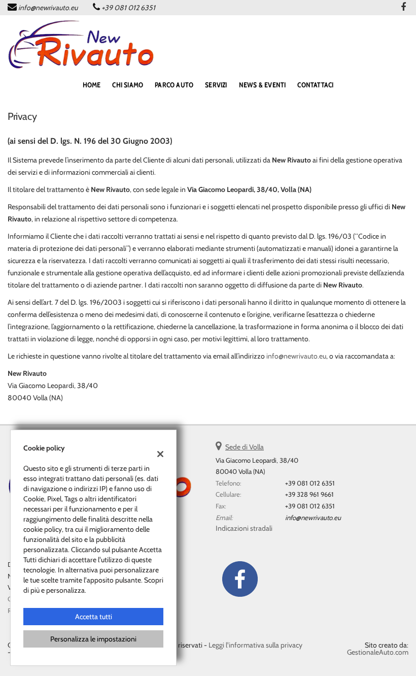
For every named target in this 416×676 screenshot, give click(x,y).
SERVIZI (216, 84)
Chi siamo (127, 84)
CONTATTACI (315, 84)
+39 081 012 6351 (128, 7)
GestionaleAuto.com (377, 652)
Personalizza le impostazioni (93, 638)
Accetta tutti (93, 616)
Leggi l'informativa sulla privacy (255, 645)
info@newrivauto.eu (48, 7)
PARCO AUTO (174, 84)
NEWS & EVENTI (262, 84)
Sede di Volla (244, 447)
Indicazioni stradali (244, 528)
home (92, 84)
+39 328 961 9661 (309, 494)
